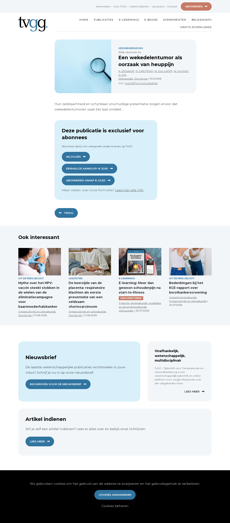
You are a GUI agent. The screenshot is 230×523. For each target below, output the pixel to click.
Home (83, 19)
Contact (172, 6)
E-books (151, 19)
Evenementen (174, 19)
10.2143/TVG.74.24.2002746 (141, 83)
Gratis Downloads (195, 27)
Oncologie (141, 78)
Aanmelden (103, 6)
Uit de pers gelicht (31, 278)
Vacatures (158, 6)
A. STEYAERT (126, 71)
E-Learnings (129, 19)
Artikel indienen (139, 6)
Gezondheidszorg (130, 48)
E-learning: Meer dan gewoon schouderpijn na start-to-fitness (140, 287)
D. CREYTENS (144, 71)
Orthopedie (125, 78)
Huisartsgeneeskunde (183, 297)
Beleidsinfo (202, 19)
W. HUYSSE (181, 71)
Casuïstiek (76, 278)
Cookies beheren (115, 506)
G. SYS (122, 74)
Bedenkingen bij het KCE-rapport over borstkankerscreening (188, 287)
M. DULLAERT (163, 71)
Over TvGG (120, 6)
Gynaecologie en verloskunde (37, 311)
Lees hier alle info (129, 190)
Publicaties (103, 19)
